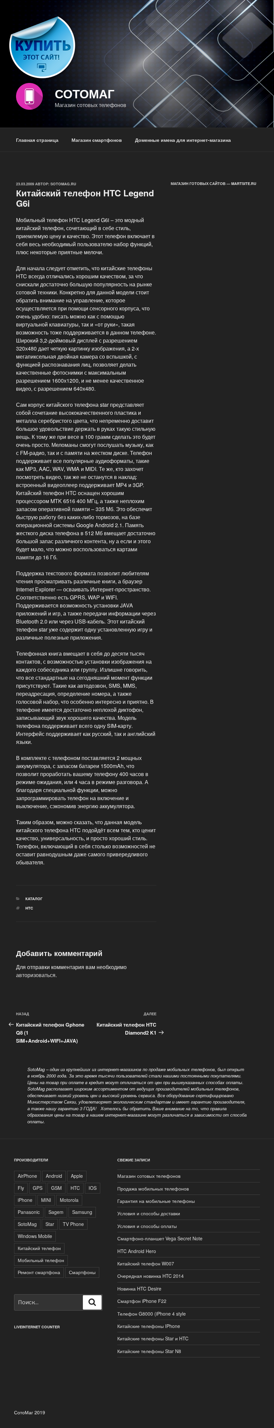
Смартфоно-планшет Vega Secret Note (159, 1238)
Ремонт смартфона (39, 1272)
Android (54, 1175)
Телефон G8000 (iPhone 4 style (151, 1313)
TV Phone (73, 1224)
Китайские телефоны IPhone (148, 1326)
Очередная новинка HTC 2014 (150, 1275)
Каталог (33, 898)
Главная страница (37, 139)
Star (49, 1224)
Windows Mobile (35, 1236)
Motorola (69, 1200)
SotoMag (27, 1224)
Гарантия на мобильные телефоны (156, 1201)
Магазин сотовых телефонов (148, 1175)
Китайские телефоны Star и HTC (152, 1338)
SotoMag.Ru (63, 183)
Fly (21, 1187)
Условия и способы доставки (148, 1213)
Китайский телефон (39, 1248)
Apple (77, 1175)
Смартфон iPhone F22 (141, 1301)
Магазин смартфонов (97, 139)
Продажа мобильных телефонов (153, 1188)
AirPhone (27, 1175)
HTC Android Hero (136, 1251)
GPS (37, 1187)
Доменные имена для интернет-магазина (183, 139)
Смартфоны (82, 1272)
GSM (56, 1187)
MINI (46, 1200)
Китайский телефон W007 (145, 1263)
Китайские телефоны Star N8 (149, 1351)
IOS (93, 1187)
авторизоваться (35, 975)
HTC (29, 908)
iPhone (25, 1200)
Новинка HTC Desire (139, 1288)
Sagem (55, 1212)
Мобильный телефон (41, 1260)
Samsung (82, 1212)
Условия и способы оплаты (147, 1226)
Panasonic (29, 1212)
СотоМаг (84, 93)
